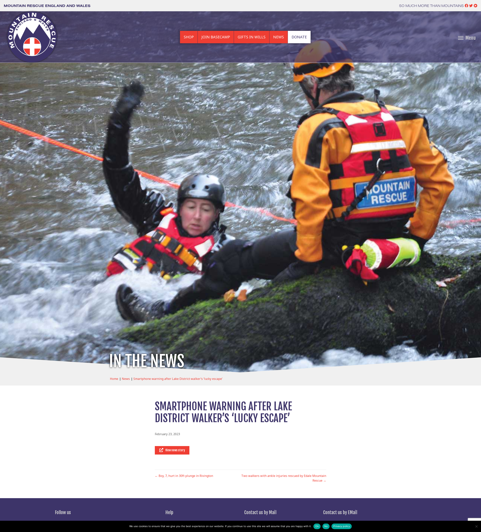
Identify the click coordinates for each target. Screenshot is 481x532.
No (326, 526)
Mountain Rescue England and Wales (47, 5)
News (126, 379)
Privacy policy (341, 526)
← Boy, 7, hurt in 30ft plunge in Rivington (184, 476)
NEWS (278, 36)
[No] (476, 526)
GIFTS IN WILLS (251, 36)
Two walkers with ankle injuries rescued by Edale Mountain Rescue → (283, 478)
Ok (317, 526)
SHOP (189, 36)
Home (114, 379)
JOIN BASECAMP (215, 36)
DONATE (299, 36)
